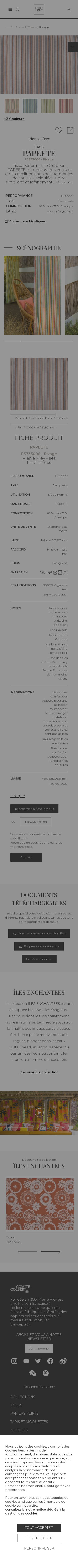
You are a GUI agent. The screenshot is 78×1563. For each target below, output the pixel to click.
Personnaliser (39, 1548)
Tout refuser (39, 1538)
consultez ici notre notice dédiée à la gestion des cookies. (35, 1511)
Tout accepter (39, 1528)
